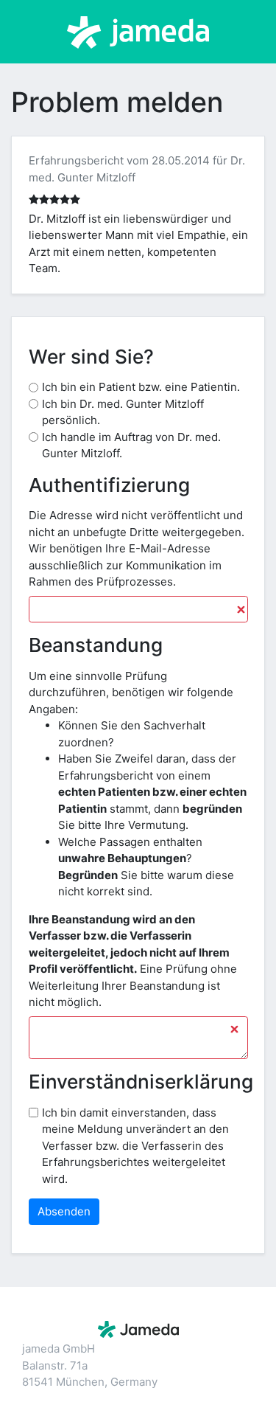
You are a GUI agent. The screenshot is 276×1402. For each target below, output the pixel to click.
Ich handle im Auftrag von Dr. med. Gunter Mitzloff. (131, 445)
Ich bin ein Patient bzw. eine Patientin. (141, 387)
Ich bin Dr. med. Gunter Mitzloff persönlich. (123, 412)
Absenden (64, 1211)
